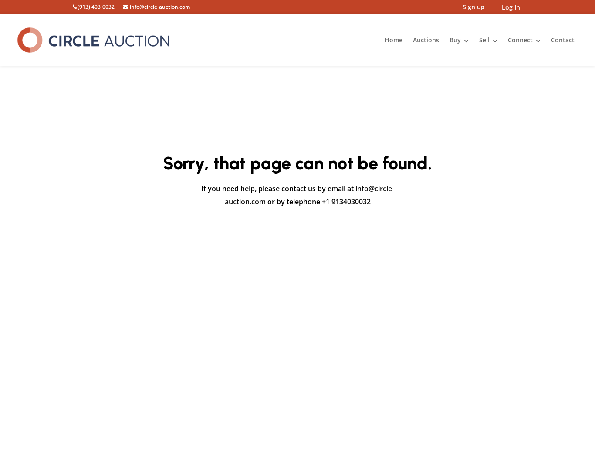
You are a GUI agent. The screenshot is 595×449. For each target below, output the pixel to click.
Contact (563, 40)
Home (393, 40)
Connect (521, 40)
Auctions (426, 40)
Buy (456, 40)
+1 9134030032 (346, 201)
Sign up (474, 7)
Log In (511, 7)
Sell (485, 40)
